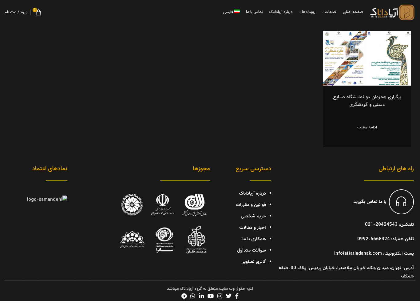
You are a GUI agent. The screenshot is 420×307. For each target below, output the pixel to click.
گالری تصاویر (254, 261)
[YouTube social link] (211, 296)
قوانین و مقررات (251, 204)
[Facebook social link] (236, 296)
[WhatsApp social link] (192, 296)
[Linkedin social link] (201, 296)
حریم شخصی (253, 216)
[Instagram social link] (220, 296)
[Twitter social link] (228, 296)
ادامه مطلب (367, 128)
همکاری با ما (254, 239)
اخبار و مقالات (252, 227)
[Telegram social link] (184, 296)
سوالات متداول (251, 250)
